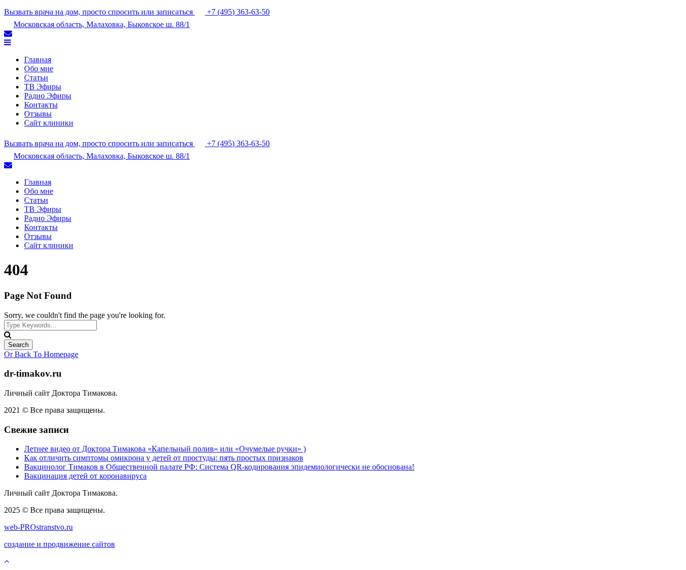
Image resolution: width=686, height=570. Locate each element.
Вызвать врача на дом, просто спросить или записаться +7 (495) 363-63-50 (137, 12)
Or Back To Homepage (41, 354)
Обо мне (38, 68)
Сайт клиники (48, 123)
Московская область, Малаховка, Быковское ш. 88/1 (102, 24)
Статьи (36, 77)
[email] (8, 33)
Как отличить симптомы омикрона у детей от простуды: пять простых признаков (163, 457)
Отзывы (38, 113)
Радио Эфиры (47, 95)
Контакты (41, 104)
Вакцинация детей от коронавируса (85, 476)
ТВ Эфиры (42, 86)
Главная (37, 59)
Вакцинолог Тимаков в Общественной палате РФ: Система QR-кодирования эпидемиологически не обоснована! (219, 467)
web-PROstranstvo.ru (38, 527)
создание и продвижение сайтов (59, 544)
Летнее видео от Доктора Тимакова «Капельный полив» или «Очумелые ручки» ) (165, 448)
